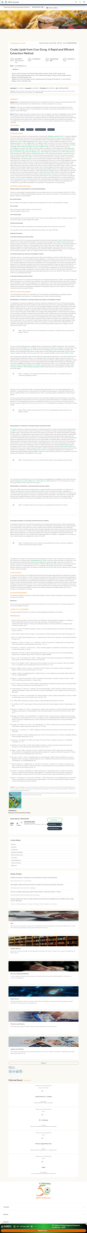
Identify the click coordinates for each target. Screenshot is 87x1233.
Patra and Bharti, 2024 (42, 146)
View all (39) (27, 1080)
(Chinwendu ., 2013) (29, 349)
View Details (54, 820)
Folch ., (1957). (58, 279)
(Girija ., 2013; (21, 143)
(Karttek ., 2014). (16, 141)
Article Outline (53, 8)
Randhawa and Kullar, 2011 (55, 136)
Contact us (43, 1063)
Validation (51, 129)
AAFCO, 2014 (22, 325)
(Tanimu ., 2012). (26, 157)
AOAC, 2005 (60, 165)
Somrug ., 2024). (35, 150)
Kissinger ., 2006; (50, 151)
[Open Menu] (3, 2)
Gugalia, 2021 (30, 143)
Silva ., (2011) (45, 481)
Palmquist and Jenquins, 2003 (35, 367)
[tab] (43, 69)
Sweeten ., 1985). (20, 153)
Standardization (40, 129)
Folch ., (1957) (15, 489)
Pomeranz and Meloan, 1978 (18, 367)
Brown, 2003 (42, 139)
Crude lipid (14, 129)
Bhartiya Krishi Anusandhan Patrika (16, 7)
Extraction (30, 129)
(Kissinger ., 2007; (38, 151)
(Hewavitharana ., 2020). (38, 560)
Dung (22, 129)
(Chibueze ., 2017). (51, 349)
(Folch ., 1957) (49, 172)
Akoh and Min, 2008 (66, 446)
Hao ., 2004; (60, 151)
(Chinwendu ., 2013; (21, 481)
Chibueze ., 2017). (34, 481)
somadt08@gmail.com (21, 66)
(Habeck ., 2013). (51, 564)
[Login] (85, 2)
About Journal (36, 7)
